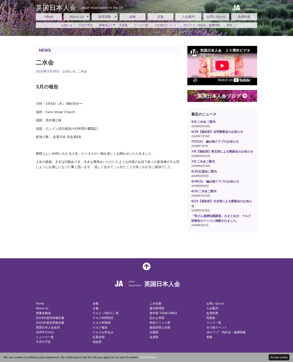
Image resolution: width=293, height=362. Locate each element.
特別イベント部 (159, 322)
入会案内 (188, 17)
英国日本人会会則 (48, 327)
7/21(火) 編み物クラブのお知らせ (215, 141)
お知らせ (66, 25)
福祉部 (97, 342)
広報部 (153, 332)
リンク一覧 (141, 25)
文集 (160, 17)
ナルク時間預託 (103, 318)
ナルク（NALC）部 (106, 313)
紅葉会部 (99, 337)
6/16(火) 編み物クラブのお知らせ (215, 181)
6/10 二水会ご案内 (203, 191)
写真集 (123, 25)
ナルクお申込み (103, 332)
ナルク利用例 (102, 322)
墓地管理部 (156, 308)
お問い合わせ (216, 17)
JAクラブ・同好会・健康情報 (201, 25)
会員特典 (244, 17)
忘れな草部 (156, 318)
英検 (229, 25)
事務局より (106, 25)
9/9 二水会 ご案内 (203, 122)
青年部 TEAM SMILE (163, 313)
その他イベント (216, 327)
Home (48, 17)
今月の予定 (86, 25)
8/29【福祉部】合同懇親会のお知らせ (217, 132)
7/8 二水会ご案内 (203, 161)
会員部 (153, 337)
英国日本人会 (79, 7)
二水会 (82, 71)
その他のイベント (165, 25)
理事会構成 (43, 313)
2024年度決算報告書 (50, 318)
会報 (132, 17)
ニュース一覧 (45, 337)
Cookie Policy (148, 357)
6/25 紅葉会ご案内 (204, 171)
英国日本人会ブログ (220, 96)
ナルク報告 (100, 327)
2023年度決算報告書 (50, 322)
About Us (77, 17)
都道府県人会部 (159, 327)
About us (42, 308)
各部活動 (104, 17)
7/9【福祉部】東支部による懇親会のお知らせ (222, 151)
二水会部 (155, 303)
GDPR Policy (45, 332)
